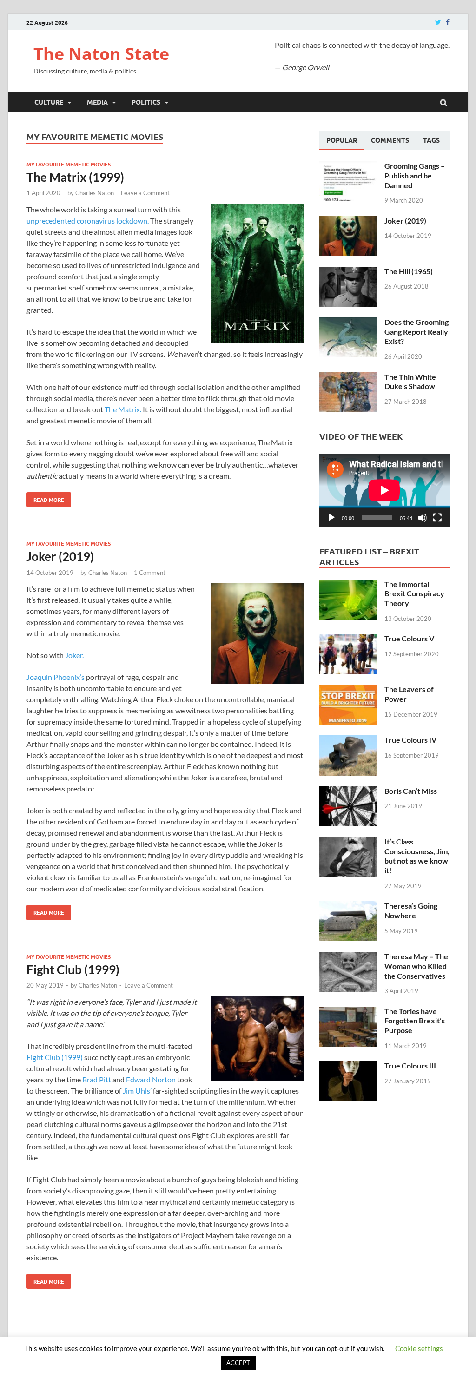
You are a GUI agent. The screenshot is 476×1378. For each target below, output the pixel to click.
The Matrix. (123, 409)
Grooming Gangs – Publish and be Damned (414, 175)
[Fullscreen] (437, 517)
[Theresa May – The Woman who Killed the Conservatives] (348, 957)
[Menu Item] (438, 22)
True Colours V (409, 638)
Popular (341, 140)
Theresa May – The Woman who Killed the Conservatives (416, 966)
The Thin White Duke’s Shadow (410, 381)
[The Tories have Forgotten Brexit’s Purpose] (348, 1012)
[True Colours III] (348, 1066)
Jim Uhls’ (137, 1090)
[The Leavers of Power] (348, 690)
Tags (431, 140)
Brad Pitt (96, 1079)
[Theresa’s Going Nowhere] (348, 906)
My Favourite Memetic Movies (68, 164)
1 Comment (149, 572)
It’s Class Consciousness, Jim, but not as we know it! (417, 856)
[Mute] (422, 517)
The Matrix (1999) (75, 177)
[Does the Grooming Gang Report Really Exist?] (348, 322)
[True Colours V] (348, 639)
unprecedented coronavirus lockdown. (87, 220)
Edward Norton (151, 1079)
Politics (146, 102)
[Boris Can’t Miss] (348, 791)
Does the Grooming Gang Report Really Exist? (416, 331)
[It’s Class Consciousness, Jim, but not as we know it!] (348, 842)
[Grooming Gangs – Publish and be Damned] (348, 166)
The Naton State (101, 53)
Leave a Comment (145, 193)
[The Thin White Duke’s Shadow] (348, 377)
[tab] (341, 140)
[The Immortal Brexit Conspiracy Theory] (348, 584)
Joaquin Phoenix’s (55, 677)
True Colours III (410, 1065)
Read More (45, 497)
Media (97, 102)
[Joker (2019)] (348, 221)
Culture (48, 102)
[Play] (331, 517)
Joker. (74, 655)
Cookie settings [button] (419, 1348)
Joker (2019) (60, 556)
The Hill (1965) (408, 271)
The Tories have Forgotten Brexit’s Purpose (414, 1021)
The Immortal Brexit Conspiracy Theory (414, 594)
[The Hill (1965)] (348, 272)
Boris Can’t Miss (410, 790)
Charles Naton (94, 193)
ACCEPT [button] (238, 1362)
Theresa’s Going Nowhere (410, 910)
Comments (390, 140)
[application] (384, 490)
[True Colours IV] (348, 740)
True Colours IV (410, 739)
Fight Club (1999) (72, 969)
